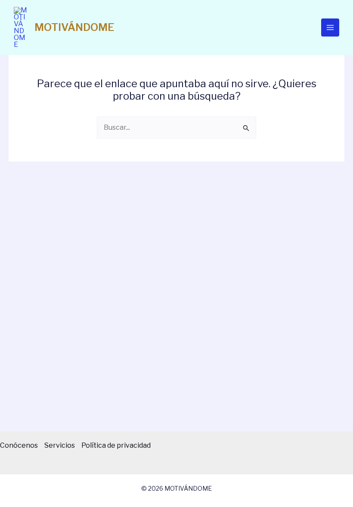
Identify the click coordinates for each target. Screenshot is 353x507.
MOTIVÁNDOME (74, 27)
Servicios (59, 445)
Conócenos (19, 445)
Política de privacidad (116, 445)
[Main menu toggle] (330, 27)
